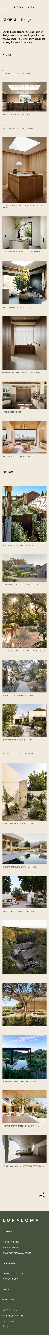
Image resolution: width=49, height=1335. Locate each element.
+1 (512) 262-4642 (10, 1247)
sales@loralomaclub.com (16, 1253)
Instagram (10, 1299)
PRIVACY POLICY (10, 1279)
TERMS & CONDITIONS (12, 1273)
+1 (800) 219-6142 (10, 1242)
